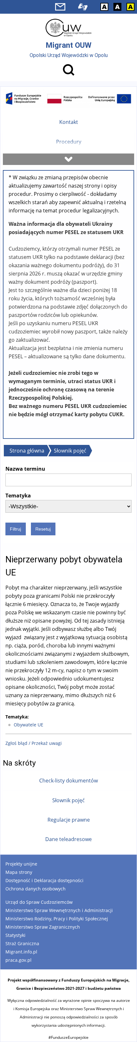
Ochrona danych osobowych (35, 889)
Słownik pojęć (70, 450)
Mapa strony (18, 872)
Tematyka (18, 495)
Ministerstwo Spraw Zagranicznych (42, 927)
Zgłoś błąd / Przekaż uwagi (33, 743)
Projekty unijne (21, 864)
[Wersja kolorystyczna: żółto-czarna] (130, 7)
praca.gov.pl (18, 960)
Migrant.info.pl (21, 952)
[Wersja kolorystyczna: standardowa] (104, 7)
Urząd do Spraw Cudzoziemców (39, 902)
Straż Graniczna (22, 943)
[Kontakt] (60, 7)
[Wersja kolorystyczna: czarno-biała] (117, 7)
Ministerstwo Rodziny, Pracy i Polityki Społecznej (56, 919)
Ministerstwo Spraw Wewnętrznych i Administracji (59, 910)
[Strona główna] (68, 28)
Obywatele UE (28, 725)
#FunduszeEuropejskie (68, 1037)
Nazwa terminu (25, 468)
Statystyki (15, 935)
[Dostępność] (83, 7)
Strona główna (27, 450)
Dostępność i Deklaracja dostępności (44, 880)
